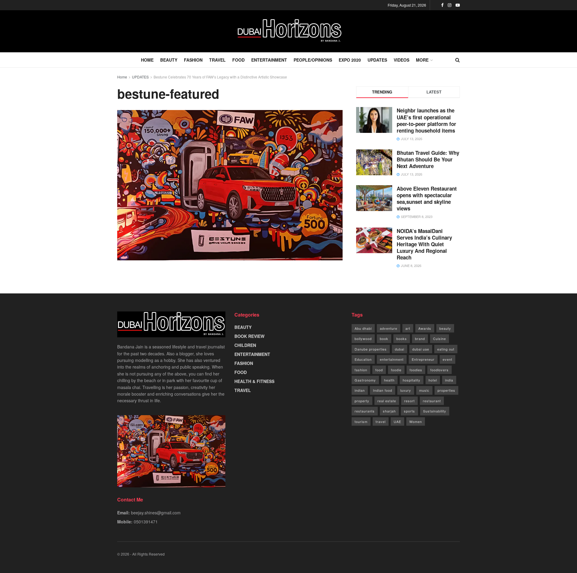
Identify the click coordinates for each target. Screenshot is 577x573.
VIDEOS (401, 60)
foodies (416, 369)
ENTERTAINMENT (269, 60)
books (401, 338)
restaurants (365, 411)
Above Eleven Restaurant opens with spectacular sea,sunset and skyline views (427, 198)
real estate (386, 400)
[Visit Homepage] (288, 31)
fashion (361, 369)
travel (381, 421)
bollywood (363, 338)
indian (360, 390)
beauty (445, 328)
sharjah (389, 411)
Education (363, 359)
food (379, 369)
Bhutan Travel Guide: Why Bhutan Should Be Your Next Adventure (428, 159)
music (424, 390)
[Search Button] (457, 59)
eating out (445, 349)
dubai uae (420, 349)
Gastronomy (365, 380)
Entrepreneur (423, 359)
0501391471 (146, 522)
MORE (422, 60)
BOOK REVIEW (249, 336)
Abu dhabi (363, 328)
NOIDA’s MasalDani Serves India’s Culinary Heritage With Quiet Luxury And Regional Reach (424, 244)
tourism (361, 421)
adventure (388, 328)
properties (446, 390)
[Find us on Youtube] (458, 5)
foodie (396, 369)
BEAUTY (168, 60)
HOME (147, 60)
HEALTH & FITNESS (254, 381)
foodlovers (439, 369)
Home (122, 76)
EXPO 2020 (350, 60)
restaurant (432, 400)
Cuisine (439, 338)
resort (409, 400)
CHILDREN (245, 345)
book (384, 338)
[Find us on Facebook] (442, 5)
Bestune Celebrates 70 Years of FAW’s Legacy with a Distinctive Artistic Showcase (220, 76)
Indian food (382, 390)
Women (415, 421)
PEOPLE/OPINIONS (313, 60)
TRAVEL (217, 60)
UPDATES (377, 60)
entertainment (392, 359)
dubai (399, 349)
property (362, 400)
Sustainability (434, 411)
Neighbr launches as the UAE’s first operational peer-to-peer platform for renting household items (426, 120)
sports (409, 411)
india (449, 380)
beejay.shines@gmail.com (156, 513)
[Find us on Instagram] (449, 5)
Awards (424, 328)
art (407, 328)
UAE (397, 421)
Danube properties (371, 349)
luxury (405, 390)
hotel (433, 380)
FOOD (238, 60)
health (389, 380)
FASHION (193, 60)
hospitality (411, 380)
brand (420, 338)
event (447, 359)
